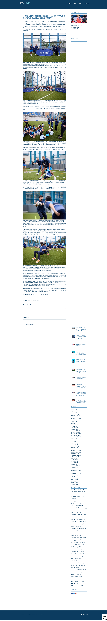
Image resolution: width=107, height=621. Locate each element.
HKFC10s (76, 583)
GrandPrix (73, 579)
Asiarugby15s (80, 540)
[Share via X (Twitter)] (27, 304)
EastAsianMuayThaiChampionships (79, 563)
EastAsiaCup (74, 560)
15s (74, 489)
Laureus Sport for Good (33, 300)
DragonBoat (78, 558)
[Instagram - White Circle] (86, 614)
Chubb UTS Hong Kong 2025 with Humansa (79, 553)
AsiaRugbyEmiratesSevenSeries (78, 514)
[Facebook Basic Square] (72, 593)
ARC (72, 491)
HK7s (78, 579)
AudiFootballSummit (76, 542)
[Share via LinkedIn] (30, 304)
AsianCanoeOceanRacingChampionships (79, 524)
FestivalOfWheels (75, 572)
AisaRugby (73, 498)
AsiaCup (73, 505)
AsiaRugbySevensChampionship (79, 517)
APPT (84, 489)
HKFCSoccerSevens (75, 585)
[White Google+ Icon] (84, 614)
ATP (72, 494)
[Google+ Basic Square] (76, 593)
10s (72, 489)
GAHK (80, 576)
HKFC (72, 583)
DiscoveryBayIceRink (81, 556)
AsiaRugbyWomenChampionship (79, 519)
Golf (84, 576)
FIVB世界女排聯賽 (75, 567)
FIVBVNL (83, 565)
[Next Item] (84, 19)
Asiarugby (73, 540)
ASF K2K (83, 491)
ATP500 (79, 494)
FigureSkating (83, 572)
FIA (73, 565)
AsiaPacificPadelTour (76, 507)
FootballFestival (74, 576)
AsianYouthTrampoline (76, 535)
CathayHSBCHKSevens (79, 546)
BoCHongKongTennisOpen (77, 544)
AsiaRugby (84, 507)
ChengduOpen (74, 551)
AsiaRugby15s (74, 510)
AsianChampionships (76, 526)
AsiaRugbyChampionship (77, 512)
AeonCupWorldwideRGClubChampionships (79, 496)
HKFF (82, 585)
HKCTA (82, 581)
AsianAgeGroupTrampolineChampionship (79, 521)
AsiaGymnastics (79, 505)
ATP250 (75, 494)
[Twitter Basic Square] (74, 593)
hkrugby (25, 300)
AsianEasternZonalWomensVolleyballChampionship (79, 528)
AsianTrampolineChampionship (78, 533)
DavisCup (73, 556)
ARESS (75, 491)
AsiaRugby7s (82, 510)
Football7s (78, 574)
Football (73, 574)
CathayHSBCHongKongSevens (78, 549)
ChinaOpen (81, 551)
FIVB (79, 565)
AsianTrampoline (75, 530)
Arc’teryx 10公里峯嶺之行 (77, 503)
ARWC (79, 491)
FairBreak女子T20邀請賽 (76, 569)
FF (71, 565)
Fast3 (84, 569)
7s (76, 489)
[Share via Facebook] (23, 304)
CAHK (72, 546)
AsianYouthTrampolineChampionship (79, 537)
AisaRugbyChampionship (77, 501)
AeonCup (84, 494)
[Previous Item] (73, 19)
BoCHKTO (84, 542)
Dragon (72, 558)
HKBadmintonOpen (75, 581)
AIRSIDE (80, 489)
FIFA (76, 565)
